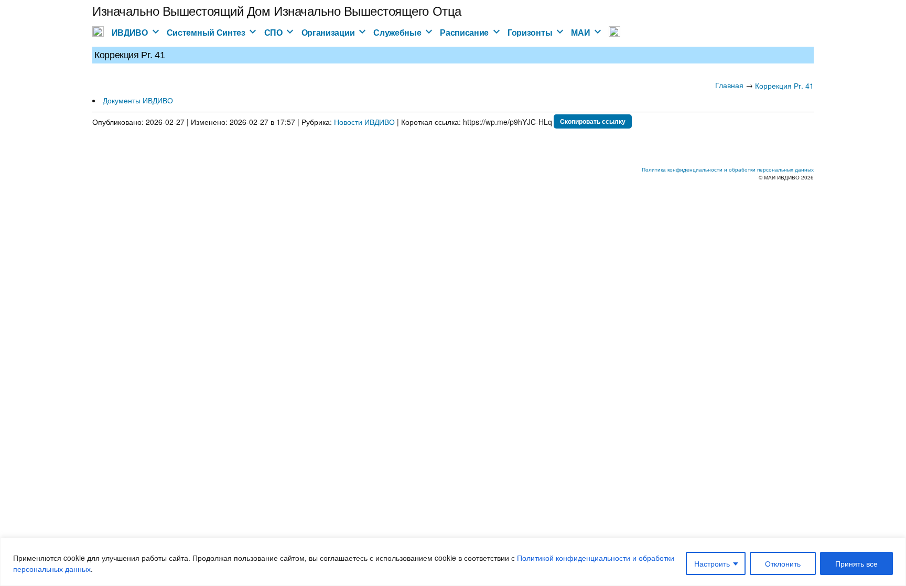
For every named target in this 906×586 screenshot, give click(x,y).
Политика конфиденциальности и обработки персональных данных (728, 169)
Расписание (464, 32)
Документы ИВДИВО (138, 100)
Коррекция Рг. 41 (784, 85)
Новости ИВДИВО (364, 121)
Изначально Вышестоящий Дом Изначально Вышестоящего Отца (276, 10)
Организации (328, 32)
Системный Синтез (206, 32)
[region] (453, 562)
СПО (273, 32)
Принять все (856, 563)
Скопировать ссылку (592, 121)
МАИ (580, 32)
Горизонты (530, 32)
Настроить (712, 563)
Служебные (397, 32)
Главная (729, 85)
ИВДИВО (130, 32)
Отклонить (783, 563)
